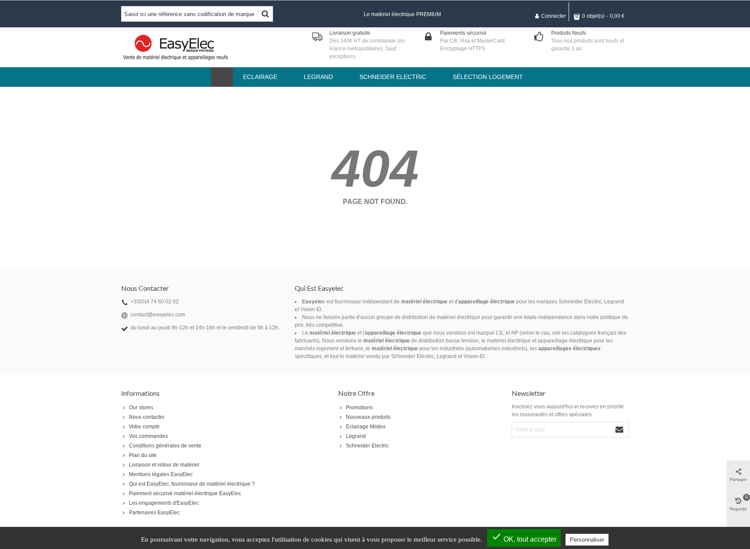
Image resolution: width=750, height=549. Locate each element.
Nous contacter (146, 417)
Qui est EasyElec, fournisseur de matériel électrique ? (192, 484)
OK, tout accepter (523, 537)
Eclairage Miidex (365, 427)
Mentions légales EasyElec (161, 474)
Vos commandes (148, 436)
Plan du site (143, 455)
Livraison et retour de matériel (164, 465)
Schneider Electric (367, 446)
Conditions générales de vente (165, 446)
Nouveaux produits (368, 417)
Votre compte (144, 427)
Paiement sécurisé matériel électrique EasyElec (185, 493)
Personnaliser (587, 539)
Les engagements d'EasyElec (164, 503)
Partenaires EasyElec (154, 513)
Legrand (356, 436)
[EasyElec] (175, 47)
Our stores (141, 407)
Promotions (359, 407)
